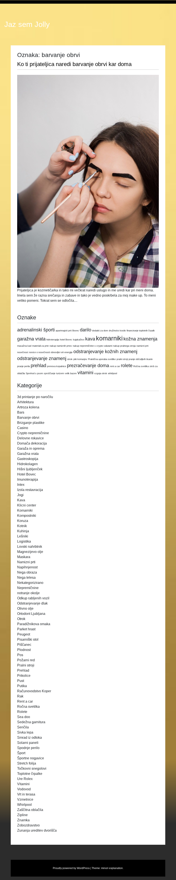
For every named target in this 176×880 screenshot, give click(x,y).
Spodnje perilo (28, 748)
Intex (20, 484)
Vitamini (23, 784)
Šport (21, 753)
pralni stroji (122, 359)
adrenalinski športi (36, 329)
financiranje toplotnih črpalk (141, 330)
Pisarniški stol (27, 639)
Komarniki (25, 510)
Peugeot (23, 634)
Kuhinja (23, 531)
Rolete (22, 712)
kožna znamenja (140, 339)
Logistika (24, 541)
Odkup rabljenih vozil (33, 598)
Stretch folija (26, 763)
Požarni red (26, 660)
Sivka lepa (25, 732)
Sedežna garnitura (31, 722)
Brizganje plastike (30, 423)
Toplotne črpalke (29, 773)
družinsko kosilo (117, 330)
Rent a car (25, 701)
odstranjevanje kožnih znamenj (105, 351)
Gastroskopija (27, 459)
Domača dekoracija (32, 443)
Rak (20, 696)
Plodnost (24, 650)
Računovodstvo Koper (34, 691)
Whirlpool (24, 804)
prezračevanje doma (88, 365)
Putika (22, 686)
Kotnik (22, 526)
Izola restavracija (30, 490)
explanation (116, 868)
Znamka (23, 820)
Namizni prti (26, 562)
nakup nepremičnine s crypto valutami (92, 346)
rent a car (115, 366)
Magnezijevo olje (30, 552)
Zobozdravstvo (28, 825)
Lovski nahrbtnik (29, 546)
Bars (20, 412)
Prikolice (23, 675)
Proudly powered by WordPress (71, 868)
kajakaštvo (78, 339)
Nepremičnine (28, 588)
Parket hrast (26, 629)
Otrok (21, 619)
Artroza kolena (28, 407)
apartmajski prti (63, 330)
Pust (20, 681)
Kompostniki (26, 515)
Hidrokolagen (27, 464)
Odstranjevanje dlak (32, 603)
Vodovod (24, 789)
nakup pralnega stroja (124, 346)
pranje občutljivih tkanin (141, 359)
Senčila (23, 727)
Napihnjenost (27, 567)
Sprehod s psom (34, 373)
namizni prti (142, 346)
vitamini (85, 372)
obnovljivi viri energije (62, 352)
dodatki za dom (100, 330)
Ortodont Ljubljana (31, 613)
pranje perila (23, 366)
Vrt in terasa (26, 794)
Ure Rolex (25, 779)
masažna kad (24, 346)
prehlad (38, 365)
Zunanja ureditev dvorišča (37, 830)
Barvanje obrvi (28, 417)
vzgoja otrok (100, 373)
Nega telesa (26, 577)
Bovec (75, 330)
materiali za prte (40, 346)
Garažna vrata (28, 453)
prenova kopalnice (56, 366)
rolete (126, 365)
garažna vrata (31, 339)
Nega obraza (27, 572)
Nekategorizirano (30, 583)
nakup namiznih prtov (61, 346)
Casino (22, 428)
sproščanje (49, 373)
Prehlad (23, 670)
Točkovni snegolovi (31, 768)
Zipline (22, 815)
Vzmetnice (25, 799)
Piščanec (24, 644)
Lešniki (22, 536)
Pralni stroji (25, 665)
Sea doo (23, 717)
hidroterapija (52, 339)
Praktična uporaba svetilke (102, 359)
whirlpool (112, 373)
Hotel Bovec (26, 474)
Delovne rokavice (30, 438)
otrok (70, 359)
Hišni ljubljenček (29, 469)
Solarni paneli (27, 743)
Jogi (20, 495)
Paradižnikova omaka (33, 624)
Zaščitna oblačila (30, 810)
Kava (21, 500)
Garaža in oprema (30, 448)
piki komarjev (80, 359)
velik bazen (71, 373)
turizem (60, 373)
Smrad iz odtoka (29, 737)
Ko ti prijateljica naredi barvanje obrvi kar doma (74, 64)
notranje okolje (28, 593)
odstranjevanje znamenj (41, 358)
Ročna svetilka (141, 366)
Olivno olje (25, 608)
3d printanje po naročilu (35, 397)
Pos (20, 655)
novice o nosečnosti (39, 352)
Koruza (22, 521)
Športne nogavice (30, 758)
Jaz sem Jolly (27, 24)
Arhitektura (25, 402)
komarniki (109, 338)
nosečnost (22, 352)
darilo (85, 329)
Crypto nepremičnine (33, 433)
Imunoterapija (27, 479)
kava (90, 339)
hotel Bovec (66, 339)
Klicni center (26, 505)
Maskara (23, 557)
